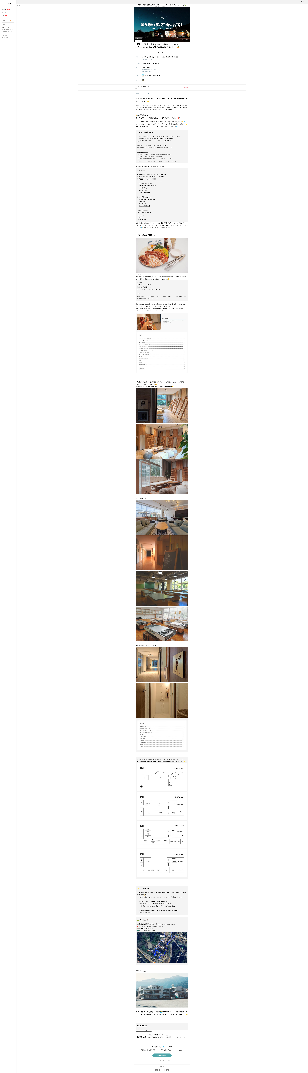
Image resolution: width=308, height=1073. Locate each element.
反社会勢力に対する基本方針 (7, 32)
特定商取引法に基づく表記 (7, 29)
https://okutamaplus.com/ (144, 1031)
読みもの (5, 9)
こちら (162, 1061)
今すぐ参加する (162, 1055)
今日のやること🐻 (6, 20)
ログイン (303, 1)
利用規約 (4, 24)
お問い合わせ (5, 35)
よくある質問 (5, 37)
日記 (4, 15)
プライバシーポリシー (7, 27)
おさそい (4, 12)
